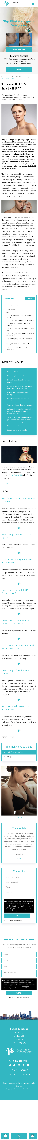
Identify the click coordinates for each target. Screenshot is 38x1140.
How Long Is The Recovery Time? (18, 344)
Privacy (18, 920)
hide (30, 299)
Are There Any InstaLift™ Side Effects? (19, 316)
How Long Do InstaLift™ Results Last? (20, 329)
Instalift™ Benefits (11, 306)
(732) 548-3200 (26, 947)
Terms (22, 920)
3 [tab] (20, 858)
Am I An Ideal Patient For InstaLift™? (17, 348)
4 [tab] (21, 817)
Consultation (9, 309)
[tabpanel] (19, 791)
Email (32, 1138)
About (24, 1070)
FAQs (6, 312)
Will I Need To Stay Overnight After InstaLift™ (19, 339)
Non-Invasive (10, 77)
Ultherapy (8, 757)
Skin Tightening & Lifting (22, 77)
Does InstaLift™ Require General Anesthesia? (20, 334)
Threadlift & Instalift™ (13, 752)
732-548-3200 (16, 475)
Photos (5, 1138)
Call (19, 1138)
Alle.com (13, 62)
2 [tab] (18, 817)
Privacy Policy (9, 909)
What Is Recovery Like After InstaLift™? (18, 324)
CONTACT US (6, 483)
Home (3, 77)
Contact (13, 1074)
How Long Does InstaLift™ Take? (20, 320)
